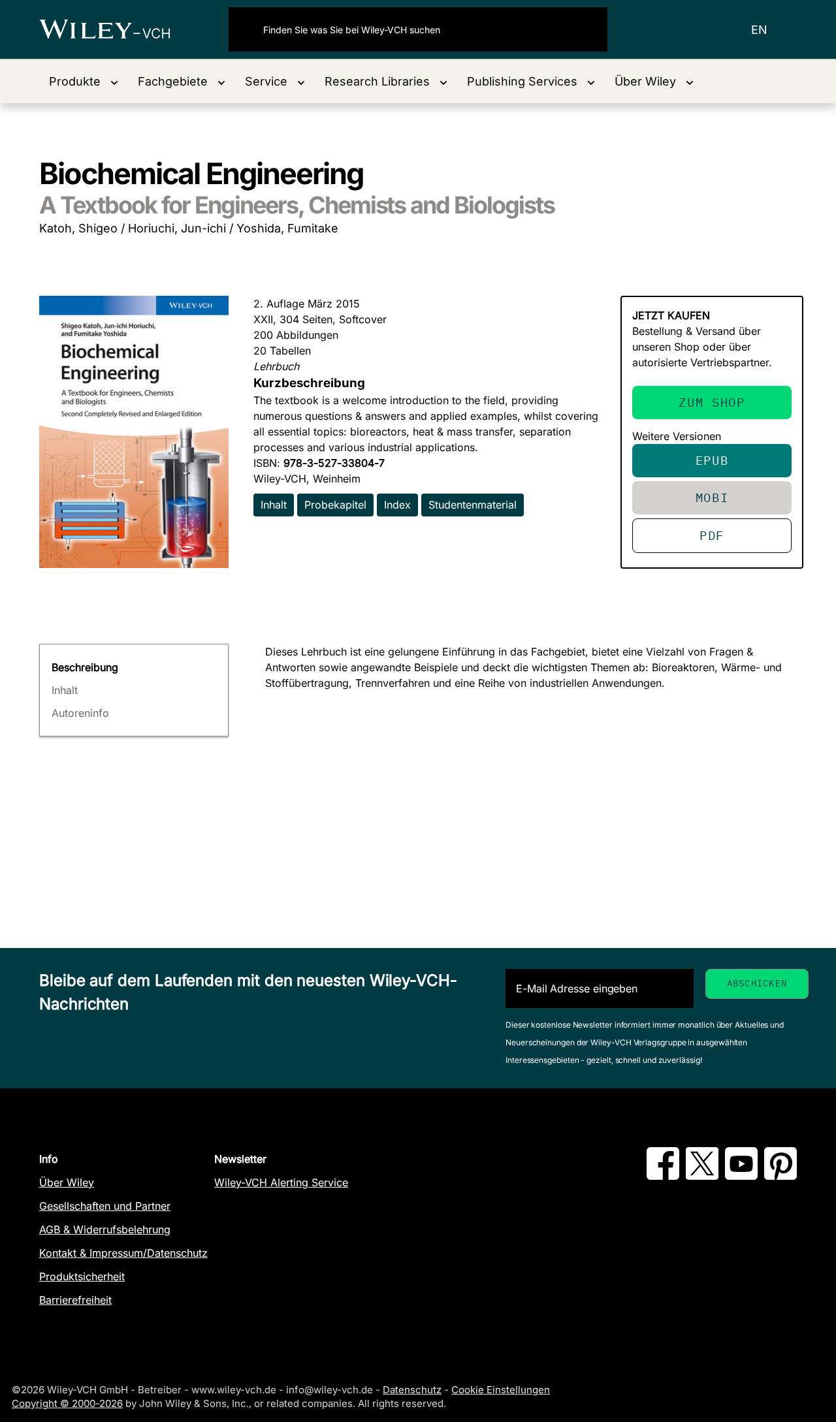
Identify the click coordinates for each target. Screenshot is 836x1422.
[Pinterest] (780, 1175)
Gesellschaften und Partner (104, 1205)
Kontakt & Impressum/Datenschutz (123, 1252)
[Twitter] (702, 1175)
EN (759, 30)
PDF (711, 535)
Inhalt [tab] (65, 690)
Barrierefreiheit (75, 1299)
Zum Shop (712, 402)
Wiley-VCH (116, 29)
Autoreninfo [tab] (80, 712)
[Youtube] (741, 1175)
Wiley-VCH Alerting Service (281, 1182)
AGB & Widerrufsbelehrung (104, 1229)
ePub (712, 460)
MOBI (712, 497)
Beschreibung (85, 667)
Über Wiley (66, 1182)
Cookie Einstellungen (500, 1389)
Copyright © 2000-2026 (67, 1403)
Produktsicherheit (82, 1276)
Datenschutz (412, 1389)
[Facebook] (663, 1175)
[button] (83, 81)
